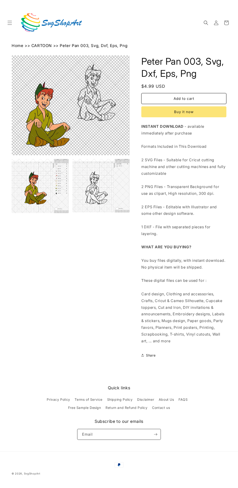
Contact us (161, 408)
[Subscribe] (155, 434)
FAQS (183, 399)
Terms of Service (88, 399)
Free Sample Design (84, 408)
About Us (166, 399)
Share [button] (150, 355)
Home (17, 45)
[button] (10, 23)
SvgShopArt (32, 473)
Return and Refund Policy (126, 408)
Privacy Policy (58, 399)
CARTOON (41, 45)
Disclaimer (145, 399)
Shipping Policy (120, 399)
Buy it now (184, 112)
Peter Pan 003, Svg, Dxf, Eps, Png (93, 45)
